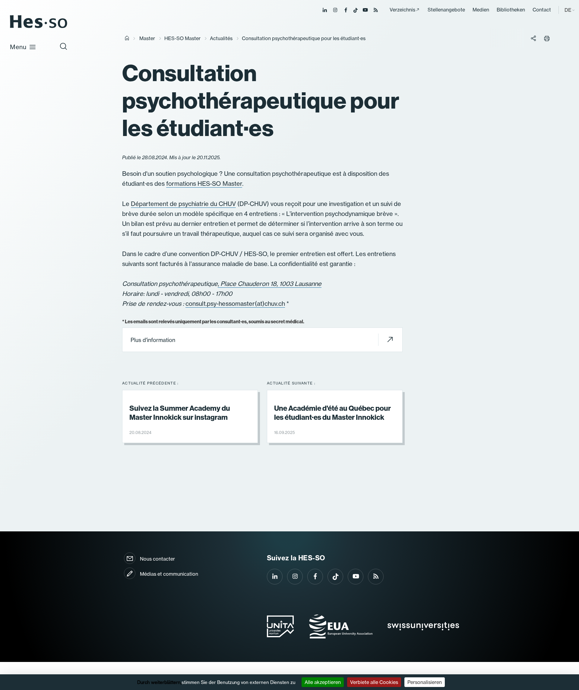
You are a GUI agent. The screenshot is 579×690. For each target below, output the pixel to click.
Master (147, 38)
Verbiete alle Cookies (374, 682)
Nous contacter (157, 558)
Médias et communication (169, 573)
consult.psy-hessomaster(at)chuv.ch (235, 303)
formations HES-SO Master (204, 183)
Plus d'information (153, 340)
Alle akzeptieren (323, 682)
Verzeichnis (402, 10)
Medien (481, 10)
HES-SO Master (182, 38)
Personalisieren (424, 682)
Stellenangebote (446, 10)
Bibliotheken (511, 10)
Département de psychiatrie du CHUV (183, 203)
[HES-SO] (38, 27)
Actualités (221, 38)
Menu (18, 47)
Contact (542, 10)
